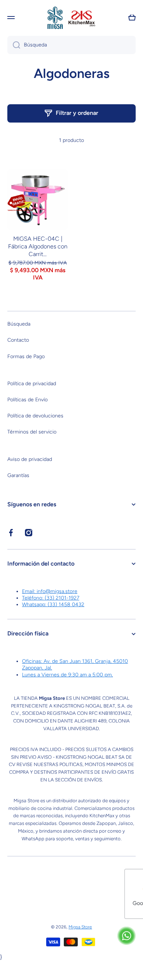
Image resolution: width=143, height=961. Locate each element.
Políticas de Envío (27, 400)
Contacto (18, 340)
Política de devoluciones (35, 416)
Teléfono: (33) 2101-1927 (50, 598)
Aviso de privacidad (29, 459)
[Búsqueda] (13, 45)
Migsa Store (80, 927)
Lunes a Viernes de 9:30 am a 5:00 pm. (67, 675)
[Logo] (71, 17)
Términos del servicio (31, 432)
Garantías (18, 475)
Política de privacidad (31, 383)
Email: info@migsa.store (49, 591)
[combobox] (71, 45)
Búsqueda (18, 324)
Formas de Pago (26, 356)
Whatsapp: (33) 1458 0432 (53, 604)
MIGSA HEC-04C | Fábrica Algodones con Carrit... (37, 246)
